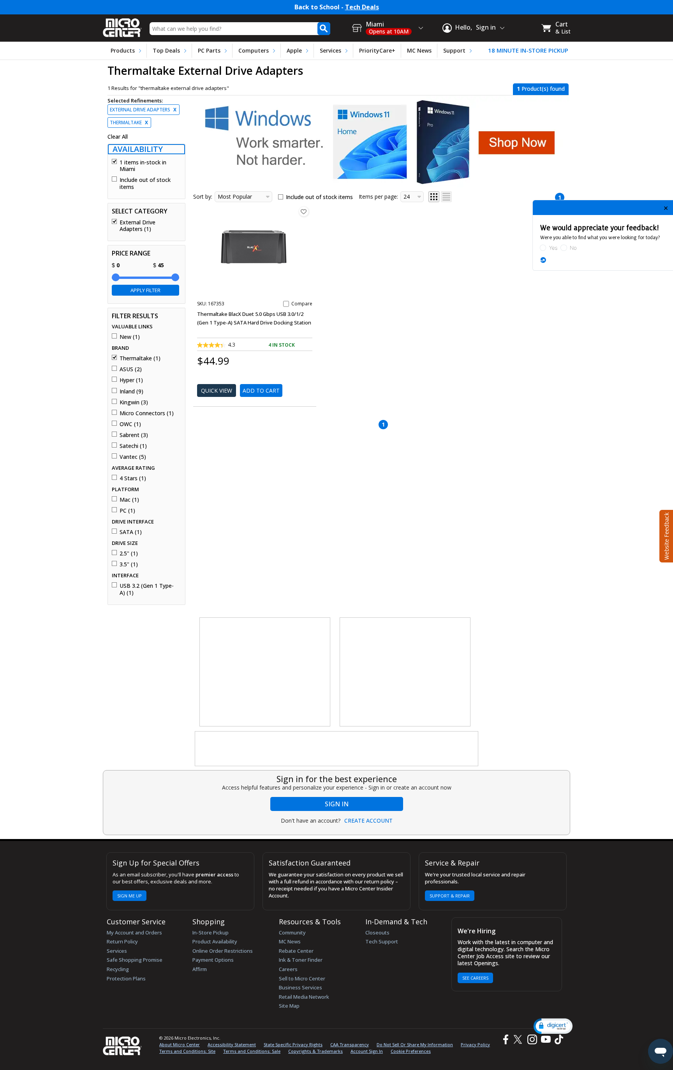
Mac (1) (129, 499)
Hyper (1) (131, 380)
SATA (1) (131, 532)
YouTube (545, 1039)
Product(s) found (541, 88)
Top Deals (166, 50)
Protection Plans (126, 978)
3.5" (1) (129, 564)
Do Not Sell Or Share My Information (415, 1044)
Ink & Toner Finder (300, 959)
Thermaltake (129, 122)
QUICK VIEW (216, 390)
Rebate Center (296, 950)
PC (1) (127, 510)
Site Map (289, 1005)
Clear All (117, 136)
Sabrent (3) (134, 435)
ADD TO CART (261, 390)
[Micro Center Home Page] (122, 25)
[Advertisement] (265, 672)
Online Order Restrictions (222, 950)
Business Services (300, 987)
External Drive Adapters (143, 109)
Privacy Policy (475, 1044)
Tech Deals (362, 7)
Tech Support (381, 941)
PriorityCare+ (377, 50)
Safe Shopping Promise (134, 959)
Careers (288, 969)
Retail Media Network (304, 996)
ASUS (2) (131, 369)
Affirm (199, 969)
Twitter (519, 1039)
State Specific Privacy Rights (293, 1044)
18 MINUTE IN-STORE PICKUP (528, 50)
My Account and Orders (134, 932)
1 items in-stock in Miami (143, 166)
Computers (253, 50)
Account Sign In (367, 1051)
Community (292, 932)
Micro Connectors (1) (147, 413)
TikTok (557, 1039)
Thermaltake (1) (140, 358)
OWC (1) (130, 424)
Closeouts (377, 932)
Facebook (504, 1039)
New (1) (130, 336)
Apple (294, 50)
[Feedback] (665, 535)
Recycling (118, 969)
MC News (419, 50)
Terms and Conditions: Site (187, 1051)
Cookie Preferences (411, 1051)
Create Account (368, 820)
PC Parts (209, 50)
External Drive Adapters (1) (137, 226)
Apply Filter (145, 290)
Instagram (531, 1039)
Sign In (337, 804)
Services (330, 50)
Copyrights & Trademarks (315, 1051)
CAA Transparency (349, 1044)
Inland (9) (131, 391)
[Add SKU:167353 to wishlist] (303, 211)
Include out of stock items (145, 183)
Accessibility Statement (232, 1044)
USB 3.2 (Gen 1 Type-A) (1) (147, 589)
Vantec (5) (133, 456)
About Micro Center (179, 1044)
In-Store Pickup (210, 932)
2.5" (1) (129, 553)
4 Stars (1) (133, 478)
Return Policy (122, 941)
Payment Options (213, 959)
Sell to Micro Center (302, 978)
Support (454, 50)
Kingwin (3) (134, 402)
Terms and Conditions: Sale (251, 1051)
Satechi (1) (133, 446)
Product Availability (214, 941)
